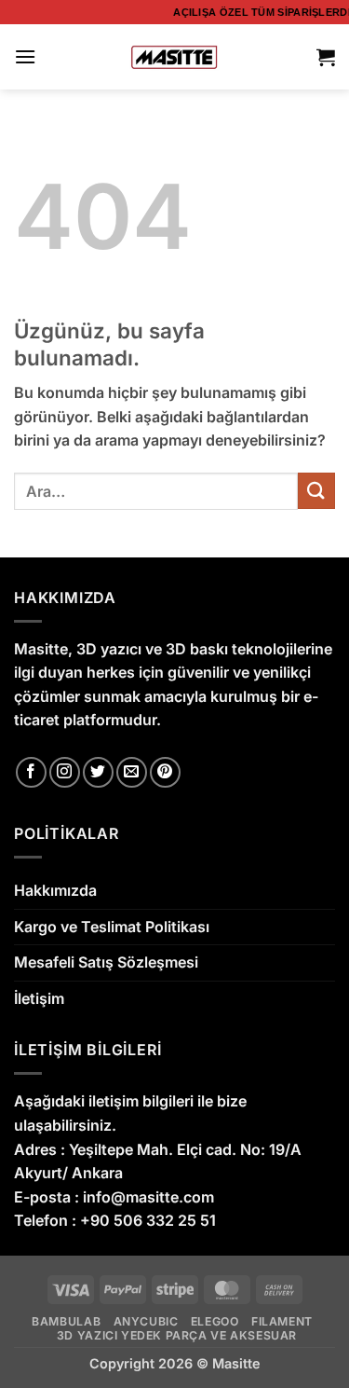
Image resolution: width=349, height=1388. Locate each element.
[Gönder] (316, 491)
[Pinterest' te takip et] (165, 772)
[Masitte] (174, 56)
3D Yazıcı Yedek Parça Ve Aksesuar (177, 1335)
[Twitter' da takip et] (98, 772)
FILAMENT (282, 1321)
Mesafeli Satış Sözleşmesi (106, 962)
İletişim (39, 998)
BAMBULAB (66, 1321)
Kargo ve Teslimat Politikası (111, 926)
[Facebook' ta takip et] (31, 772)
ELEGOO (215, 1321)
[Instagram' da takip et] (64, 772)
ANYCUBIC (146, 1321)
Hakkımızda (55, 890)
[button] (25, 56)
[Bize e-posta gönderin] (131, 772)
